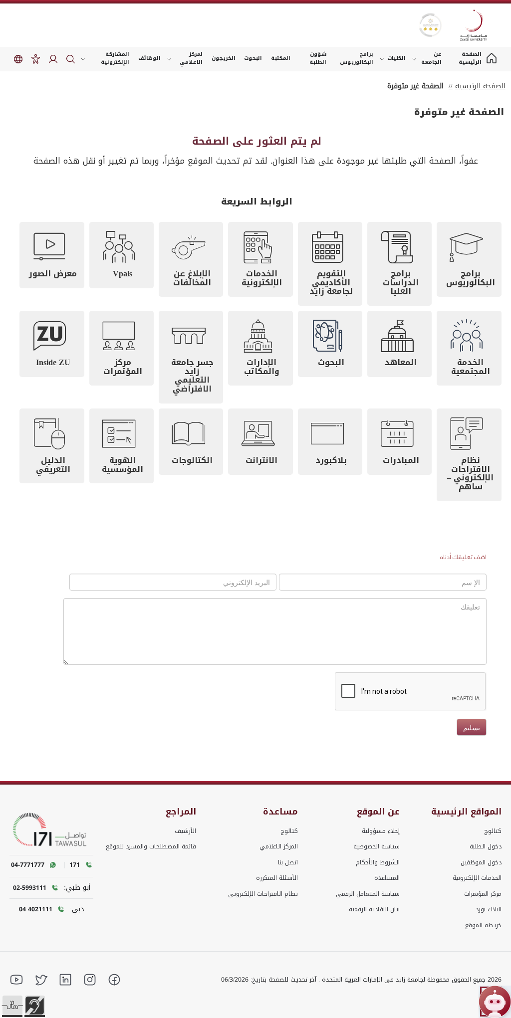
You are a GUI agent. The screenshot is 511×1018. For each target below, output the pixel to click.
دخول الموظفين (481, 862)
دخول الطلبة (486, 846)
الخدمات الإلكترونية (477, 877)
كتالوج (493, 830)
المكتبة (280, 58)
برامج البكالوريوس (356, 58)
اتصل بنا (288, 862)
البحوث (253, 58)
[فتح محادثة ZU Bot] (495, 1002)
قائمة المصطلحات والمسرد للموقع (151, 846)
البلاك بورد (489, 909)
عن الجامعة (431, 58)
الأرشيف (185, 830)
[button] (12, 1006)
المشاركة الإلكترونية (115, 58)
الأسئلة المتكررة (277, 877)
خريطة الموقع (483, 925)
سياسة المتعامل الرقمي (368, 893)
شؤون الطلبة (317, 58)
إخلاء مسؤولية (381, 830)
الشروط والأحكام (378, 862)
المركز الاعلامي (278, 846)
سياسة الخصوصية (376, 846)
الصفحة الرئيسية (480, 86)
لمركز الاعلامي (191, 58)
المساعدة (387, 877)
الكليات (396, 58)
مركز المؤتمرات (483, 893)
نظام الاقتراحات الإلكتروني (263, 893)
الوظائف (149, 58)
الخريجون (224, 58)
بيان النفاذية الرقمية (374, 909)
